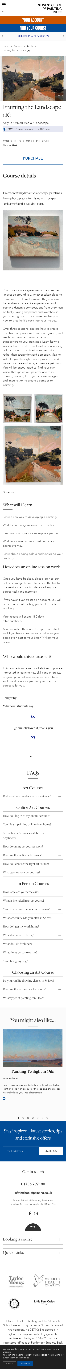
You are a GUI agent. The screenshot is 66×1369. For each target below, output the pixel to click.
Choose (9, 1363)
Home (6, 46)
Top (33, 1227)
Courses (18, 46)
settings (25, 1357)
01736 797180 (33, 1184)
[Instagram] (36, 1213)
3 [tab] (27, 1118)
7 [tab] (47, 1118)
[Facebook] (30, 1213)
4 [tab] (32, 1118)
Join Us (51, 1151)
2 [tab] (35, 756)
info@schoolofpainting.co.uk (33, 1193)
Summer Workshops (33, 36)
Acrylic (30, 46)
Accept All (25, 1363)
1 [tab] (30, 756)
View (60, 95)
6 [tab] (42, 1118)
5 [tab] (37, 1118)
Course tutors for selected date (26, 141)
